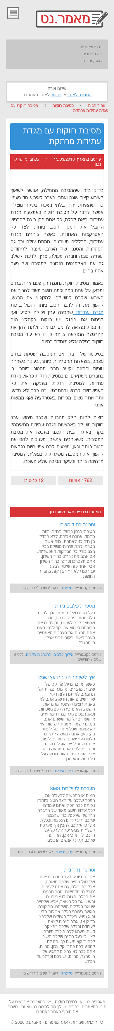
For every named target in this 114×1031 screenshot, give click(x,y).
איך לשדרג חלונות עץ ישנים (66, 677)
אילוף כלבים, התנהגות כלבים (49, 654)
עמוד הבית (96, 105)
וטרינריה (67, 588)
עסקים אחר (64, 852)
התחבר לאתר (79, 95)
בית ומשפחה (63, 770)
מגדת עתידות (88, 312)
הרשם (56, 95)
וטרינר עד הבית (79, 870)
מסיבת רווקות (63, 105)
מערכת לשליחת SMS (72, 789)
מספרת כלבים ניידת (75, 606)
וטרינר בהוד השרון (76, 525)
